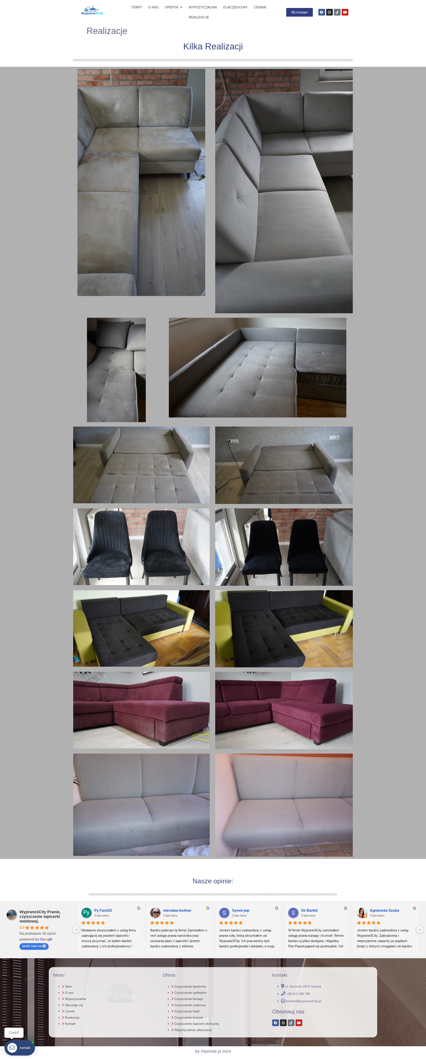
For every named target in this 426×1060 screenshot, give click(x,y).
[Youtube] (299, 1022)
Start (136, 7)
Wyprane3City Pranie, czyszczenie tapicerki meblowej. (40, 916)
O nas (153, 7)
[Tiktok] (337, 12)
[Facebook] (321, 12)
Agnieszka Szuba (384, 910)
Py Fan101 (103, 910)
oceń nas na (31, 946)
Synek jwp (240, 910)
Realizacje (199, 17)
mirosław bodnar (177, 910)
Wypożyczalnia (203, 7)
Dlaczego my (235, 7)
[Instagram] (329, 12)
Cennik (260, 7)
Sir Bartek (309, 910)
